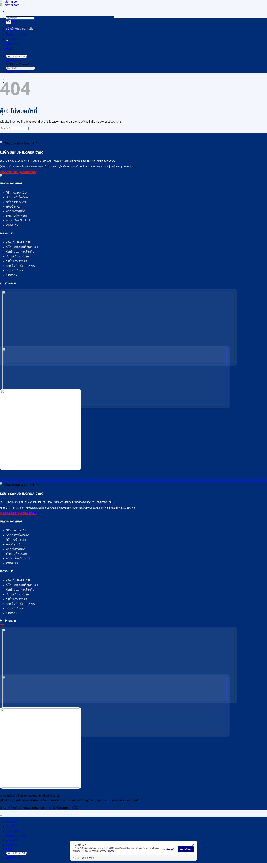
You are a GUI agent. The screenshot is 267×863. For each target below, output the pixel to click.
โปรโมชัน (12, 30)
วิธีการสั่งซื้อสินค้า (18, 197)
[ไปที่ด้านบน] (1, 815)
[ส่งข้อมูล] (7, 72)
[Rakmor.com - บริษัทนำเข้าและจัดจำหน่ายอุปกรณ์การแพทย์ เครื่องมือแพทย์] (9, 3)
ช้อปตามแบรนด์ (16, 835)
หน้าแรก (11, 20)
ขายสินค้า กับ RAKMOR (22, 265)
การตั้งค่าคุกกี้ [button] (168, 849)
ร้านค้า (10, 25)
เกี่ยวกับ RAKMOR (18, 242)
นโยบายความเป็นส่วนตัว (22, 247)
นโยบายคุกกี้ (109, 851)
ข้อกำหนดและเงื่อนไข (20, 251)
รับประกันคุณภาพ (17, 256)
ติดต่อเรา (12, 44)
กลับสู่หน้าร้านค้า (17, 72)
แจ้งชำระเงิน (14, 206)
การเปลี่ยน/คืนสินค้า (19, 220)
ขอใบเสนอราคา (16, 261)
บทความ (11, 275)
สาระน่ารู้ (12, 39)
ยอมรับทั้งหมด (186, 849)
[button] (8, 11)
